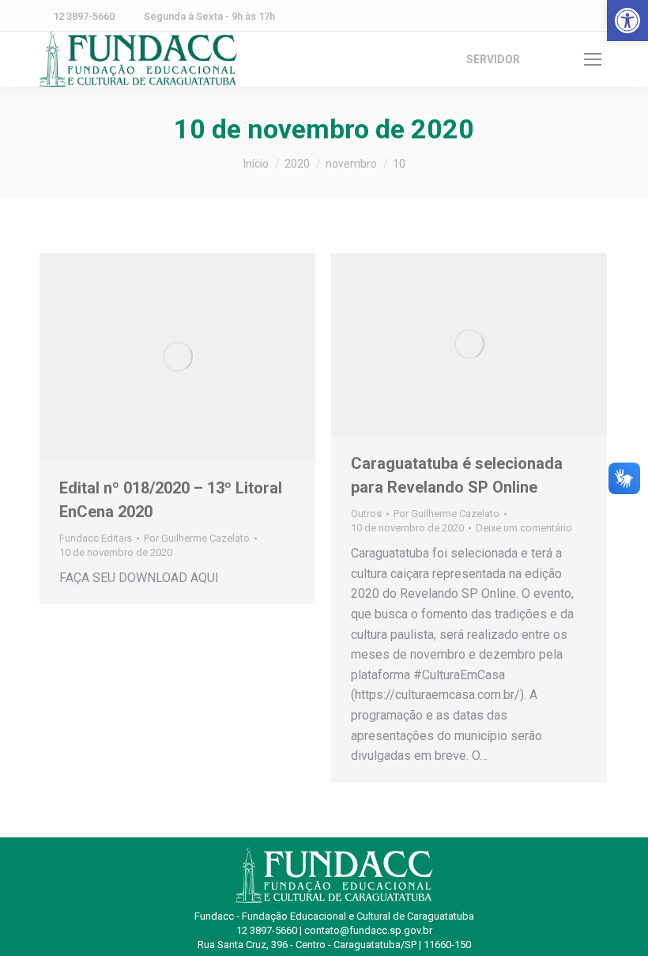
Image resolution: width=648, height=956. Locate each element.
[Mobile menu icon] (592, 59)
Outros (366, 514)
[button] (627, 20)
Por (197, 538)
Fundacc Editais (95, 538)
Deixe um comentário (524, 528)
